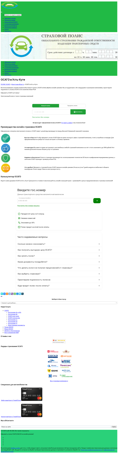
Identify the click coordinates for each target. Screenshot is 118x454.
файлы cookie (15, 448)
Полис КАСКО (8, 327)
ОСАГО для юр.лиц (14, 318)
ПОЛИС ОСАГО (5, 84)
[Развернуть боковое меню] (1, 296)
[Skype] (20, 294)
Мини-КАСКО (8, 329)
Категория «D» (13, 321)
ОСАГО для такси (13, 316)
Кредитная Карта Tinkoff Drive (11, 416)
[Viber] (12, 294)
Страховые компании (11, 24)
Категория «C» (12, 320)
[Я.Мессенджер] (2, 294)
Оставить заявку (66, 123)
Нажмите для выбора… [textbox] (9, 303)
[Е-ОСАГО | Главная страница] (9, 8)
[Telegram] (9, 294)
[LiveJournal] (22, 294)
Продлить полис (9, 20)
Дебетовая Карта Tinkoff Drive (11, 400)
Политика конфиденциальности (91, 450)
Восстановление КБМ (11, 332)
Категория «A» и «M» (14, 312)
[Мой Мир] (17, 294)
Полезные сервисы (10, 27)
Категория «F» (12, 323)
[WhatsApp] (15, 294)
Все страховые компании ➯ (59, 381)
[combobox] (59, 303)
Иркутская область (17, 84)
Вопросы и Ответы (10, 26)
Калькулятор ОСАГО (11, 22)
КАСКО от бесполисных (12, 331)
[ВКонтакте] (4, 294)
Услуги (6, 29)
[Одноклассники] (7, 294)
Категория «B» (13, 314)
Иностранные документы (16, 325)
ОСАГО (6, 310)
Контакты (7, 31)
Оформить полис (10, 18)
